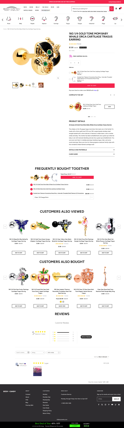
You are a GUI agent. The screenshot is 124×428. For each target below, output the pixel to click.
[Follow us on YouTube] (112, 404)
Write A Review (86, 337)
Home (4, 29)
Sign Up (116, 399)
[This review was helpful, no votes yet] (104, 382)
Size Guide (46, 405)
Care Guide (46, 408)
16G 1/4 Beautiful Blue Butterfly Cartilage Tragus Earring (18, 240)
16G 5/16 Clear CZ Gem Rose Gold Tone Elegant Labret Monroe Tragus (84, 291)
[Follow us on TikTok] (115, 404)
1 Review (79, 44)
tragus (105, 11)
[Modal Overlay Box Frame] (62, 425)
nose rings (84, 11)
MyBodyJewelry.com (62, 419)
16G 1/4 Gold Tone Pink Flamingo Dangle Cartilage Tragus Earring (83, 240)
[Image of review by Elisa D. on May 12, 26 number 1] (37, 372)
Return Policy (46, 413)
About (27, 397)
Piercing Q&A (29, 405)
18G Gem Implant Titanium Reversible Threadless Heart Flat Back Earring (62, 291)
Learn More (79, 74)
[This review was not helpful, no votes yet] (107, 382)
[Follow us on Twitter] (102, 404)
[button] (5, 226)
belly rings (90, 11)
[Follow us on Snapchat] (119, 404)
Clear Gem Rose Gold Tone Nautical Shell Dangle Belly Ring (105, 290)
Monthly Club (46, 397)
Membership (46, 400)
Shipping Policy (47, 410)
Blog (27, 402)
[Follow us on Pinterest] (109, 404)
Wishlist (45, 394)
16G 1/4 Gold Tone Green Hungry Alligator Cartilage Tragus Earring (40, 240)
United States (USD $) (115, 2)
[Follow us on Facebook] (98, 404)
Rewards (45, 402)
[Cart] (120, 9)
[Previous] (3, 20)
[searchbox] (21, 352)
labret (94, 11)
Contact (28, 394)
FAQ (27, 400)
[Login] (116, 9)
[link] (61, 302)
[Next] (121, 20)
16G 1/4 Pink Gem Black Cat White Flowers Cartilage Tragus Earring (105, 241)
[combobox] (38, 352)
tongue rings (100, 11)
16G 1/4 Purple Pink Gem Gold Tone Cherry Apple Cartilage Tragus (40, 291)
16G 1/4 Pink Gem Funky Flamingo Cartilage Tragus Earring (19, 290)
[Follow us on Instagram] (105, 404)
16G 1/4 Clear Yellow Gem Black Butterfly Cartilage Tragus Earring (62, 240)
